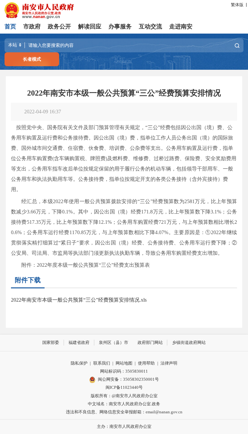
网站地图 (124, 363)
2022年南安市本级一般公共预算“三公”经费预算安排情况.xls (79, 300)
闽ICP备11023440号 (124, 387)
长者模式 (32, 59)
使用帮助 (146, 363)
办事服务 (120, 26)
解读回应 (89, 26)
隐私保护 (79, 363)
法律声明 (168, 363)
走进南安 (180, 26)
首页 (10, 26)
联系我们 (101, 363)
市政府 (32, 26)
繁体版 (237, 5)
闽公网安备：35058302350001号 (128, 379)
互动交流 (150, 26)
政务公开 (59, 26)
